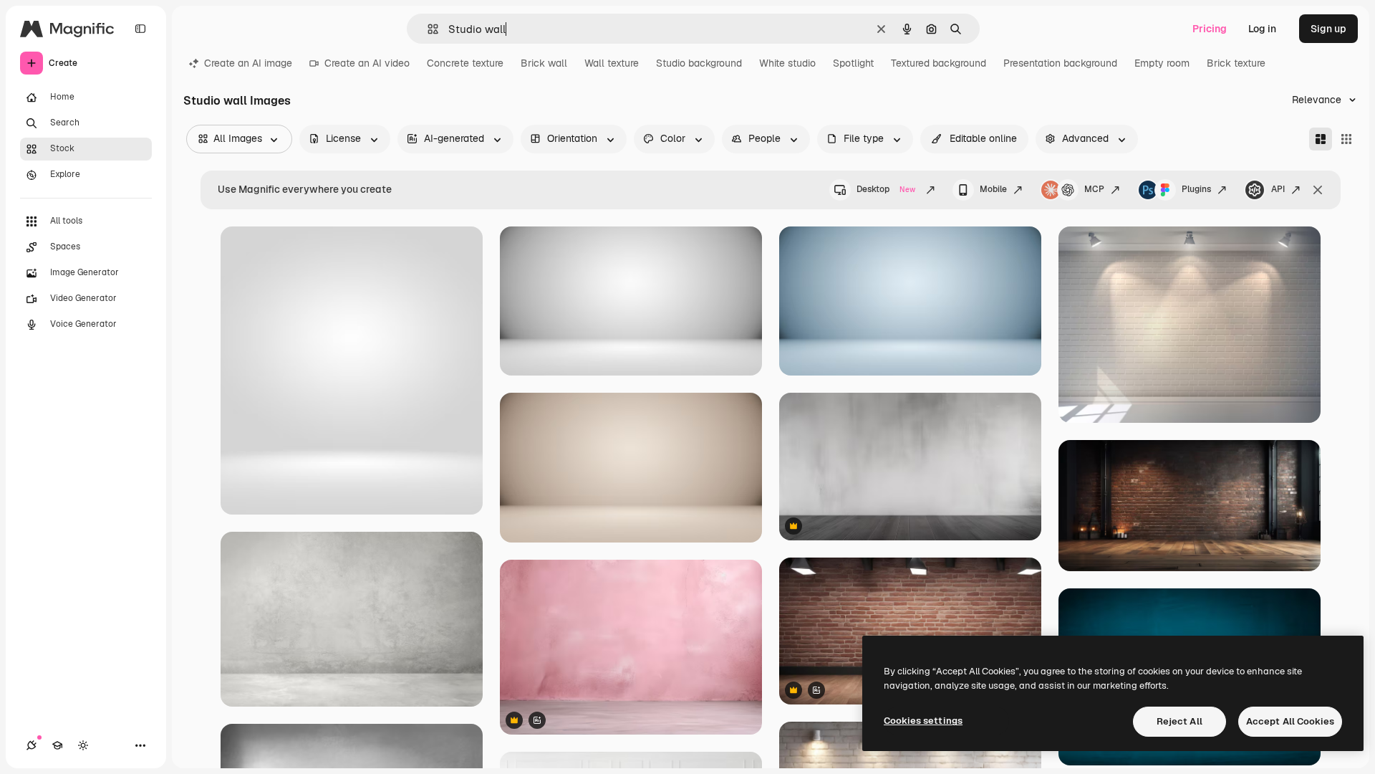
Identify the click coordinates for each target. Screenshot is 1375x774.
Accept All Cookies (1290, 721)
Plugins (1196, 189)
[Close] (1317, 190)
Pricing (1209, 28)
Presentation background (1060, 63)
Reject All (1179, 721)
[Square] (1346, 139)
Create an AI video (367, 63)
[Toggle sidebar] (140, 28)
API (1278, 189)
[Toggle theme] (83, 745)
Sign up (1328, 28)
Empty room (1162, 63)
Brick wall (544, 63)
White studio (787, 63)
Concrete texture (465, 63)
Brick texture (1236, 63)
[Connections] (31, 745)
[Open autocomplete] (427, 29)
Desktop (886, 189)
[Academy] (57, 745)
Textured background (938, 63)
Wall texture (611, 63)
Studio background (699, 63)
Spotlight (853, 63)
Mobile (993, 189)
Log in (1262, 28)
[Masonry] (1320, 139)
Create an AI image (248, 63)
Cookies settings (923, 721)
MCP (1094, 189)
